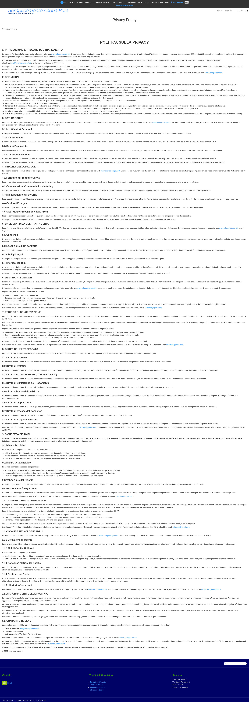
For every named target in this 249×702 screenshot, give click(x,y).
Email (9, 683)
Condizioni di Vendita (98, 682)
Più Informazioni (176, 2)
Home (219, 10)
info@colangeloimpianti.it (21, 63)
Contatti (240, 10)
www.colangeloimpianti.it (60, 54)
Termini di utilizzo (96, 685)
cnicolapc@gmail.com (213, 73)
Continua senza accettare (124, 5)
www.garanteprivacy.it (56, 644)
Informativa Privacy (97, 687)
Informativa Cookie (97, 690)
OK (186, 2)
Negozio (229, 10)
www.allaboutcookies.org (97, 589)
